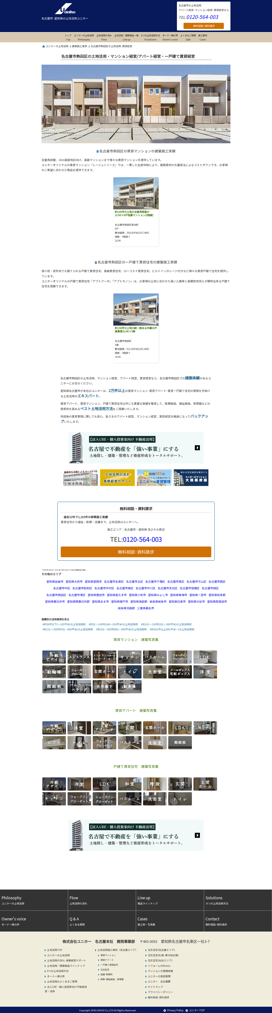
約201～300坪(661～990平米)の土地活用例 (122, 629)
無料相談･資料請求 (203, 26)
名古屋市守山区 (196, 581)
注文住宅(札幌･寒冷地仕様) (163, 955)
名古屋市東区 (175, 581)
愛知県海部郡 (138, 601)
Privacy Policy (175, 1010)
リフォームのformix (159, 966)
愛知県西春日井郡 (78, 601)
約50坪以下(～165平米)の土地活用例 (64, 624)
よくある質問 (77, 921)
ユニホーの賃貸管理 (159, 976)
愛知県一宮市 (197, 595)
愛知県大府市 (74, 581)
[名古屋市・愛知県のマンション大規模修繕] (191, 483)
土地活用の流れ (78, 900)
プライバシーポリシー (160, 992)
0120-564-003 (202, 16)
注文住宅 (104, 969)
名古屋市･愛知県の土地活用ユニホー (65, 18)
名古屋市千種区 (155, 581)
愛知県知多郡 (217, 595)
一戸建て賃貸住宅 (109, 964)
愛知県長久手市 (117, 595)
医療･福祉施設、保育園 (112, 979)
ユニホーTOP (197, 1010)
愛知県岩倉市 (54, 581)
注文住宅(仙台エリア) (160, 960)
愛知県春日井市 (55, 601)
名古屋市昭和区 (82, 588)
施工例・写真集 (146, 921)
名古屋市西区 (217, 581)
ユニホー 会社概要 (159, 981)
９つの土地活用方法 (217, 900)
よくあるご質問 (188, 37)
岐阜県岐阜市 (158, 601)
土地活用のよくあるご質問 (62, 981)
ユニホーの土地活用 (84, 37)
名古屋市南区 (124, 588)
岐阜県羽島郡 (126, 608)
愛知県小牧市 (137, 595)
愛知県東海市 (178, 595)
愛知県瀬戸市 (119, 601)
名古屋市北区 (134, 581)
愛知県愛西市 (93, 581)
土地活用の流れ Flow (104, 37)
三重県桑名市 (145, 608)
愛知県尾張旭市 (217, 601)
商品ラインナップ (148, 900)
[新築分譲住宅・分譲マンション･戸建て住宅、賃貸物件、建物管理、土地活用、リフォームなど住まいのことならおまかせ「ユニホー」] (65, 8)
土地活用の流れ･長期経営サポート (66, 960)
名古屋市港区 (76, 595)
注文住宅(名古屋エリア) (161, 950)
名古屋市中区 (61, 588)
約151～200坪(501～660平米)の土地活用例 (68, 629)
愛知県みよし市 (158, 595)
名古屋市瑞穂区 (190, 588)
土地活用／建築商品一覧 (126, 37)
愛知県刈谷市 (196, 601)
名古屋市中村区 (104, 588)
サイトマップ (155, 987)
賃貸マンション (108, 955)
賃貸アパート (107, 959)
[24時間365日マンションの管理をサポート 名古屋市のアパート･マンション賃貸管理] (154, 483)
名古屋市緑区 (210, 588)
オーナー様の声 (170, 37)
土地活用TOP (54, 950)
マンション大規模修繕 (160, 971)
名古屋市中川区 (146, 588)
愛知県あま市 (100, 601)
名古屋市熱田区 (56, 595)
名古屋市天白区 (168, 588)
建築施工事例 (79, 46)
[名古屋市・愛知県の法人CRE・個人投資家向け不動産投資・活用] (136, 461)
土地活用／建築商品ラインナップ (66, 966)
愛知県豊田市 (96, 595)
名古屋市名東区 (114, 581)
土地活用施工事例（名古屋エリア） (117, 950)
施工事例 (202, 37)
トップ (68, 37)
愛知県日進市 (177, 601)
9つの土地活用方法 (150, 37)
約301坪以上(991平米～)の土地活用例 (172, 629)
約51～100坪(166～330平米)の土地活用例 (114, 624)
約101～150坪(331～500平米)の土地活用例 (166, 624)
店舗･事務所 (106, 974)
